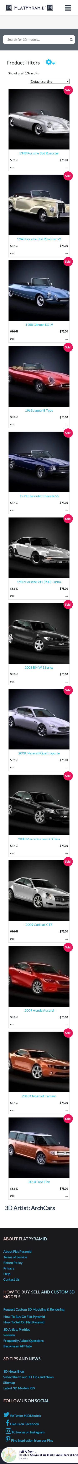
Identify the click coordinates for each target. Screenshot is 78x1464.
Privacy (8, 1268)
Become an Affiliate (17, 1346)
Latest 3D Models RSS (19, 1388)
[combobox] (39, 39)
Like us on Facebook (24, 1424)
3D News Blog (13, 1371)
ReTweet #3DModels (25, 1415)
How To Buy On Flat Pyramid (24, 1316)
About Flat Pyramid (17, 1251)
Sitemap (9, 1382)
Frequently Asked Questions (23, 1340)
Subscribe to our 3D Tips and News (28, 1377)
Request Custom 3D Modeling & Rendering (33, 1309)
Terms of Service (15, 1257)
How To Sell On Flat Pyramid (23, 1322)
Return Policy (12, 1262)
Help (6, 1274)
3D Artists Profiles (16, 1329)
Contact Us (11, 1279)
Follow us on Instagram (28, 1432)
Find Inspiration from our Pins (31, 1440)
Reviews (9, 1335)
